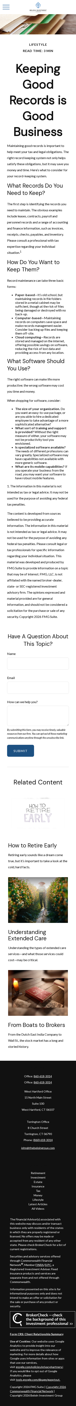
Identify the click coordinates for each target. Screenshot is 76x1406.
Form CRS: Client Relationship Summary (36, 1334)
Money (38, 1195)
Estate (38, 1182)
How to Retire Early (32, 845)
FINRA (39, 1265)
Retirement (38, 1173)
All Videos (38, 1208)
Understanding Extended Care (27, 935)
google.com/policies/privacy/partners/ (39, 1367)
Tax (38, 1190)
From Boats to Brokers (36, 1025)
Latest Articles (38, 1204)
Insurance (38, 1186)
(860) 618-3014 (43, 1140)
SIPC (48, 1265)
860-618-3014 (43, 1076)
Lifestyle (38, 1199)
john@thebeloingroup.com (38, 1148)
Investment (38, 1177)
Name (11, 654)
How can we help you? (22, 702)
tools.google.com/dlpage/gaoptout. (38, 1379)
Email (11, 678)
